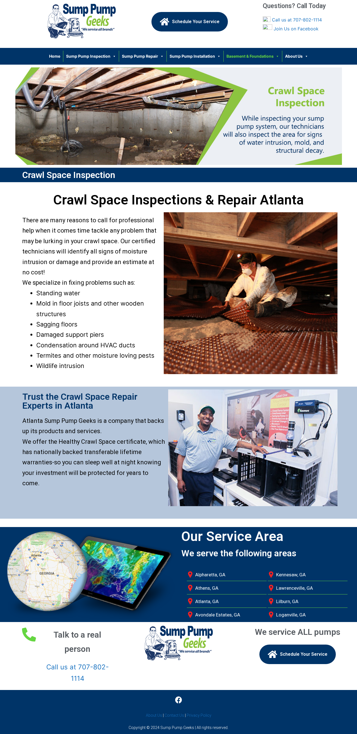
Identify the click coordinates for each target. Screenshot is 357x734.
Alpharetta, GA (210, 574)
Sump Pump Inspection (88, 56)
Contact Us (174, 715)
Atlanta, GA (207, 601)
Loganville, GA (291, 615)
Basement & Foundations (250, 56)
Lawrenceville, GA (294, 588)
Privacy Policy (199, 715)
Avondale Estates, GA (217, 615)
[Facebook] (178, 700)
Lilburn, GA (287, 601)
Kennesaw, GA (291, 574)
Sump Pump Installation (192, 56)
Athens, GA (206, 588)
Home (54, 56)
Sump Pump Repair (140, 56)
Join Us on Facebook (296, 28)
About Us (294, 56)
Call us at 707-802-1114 (297, 20)
